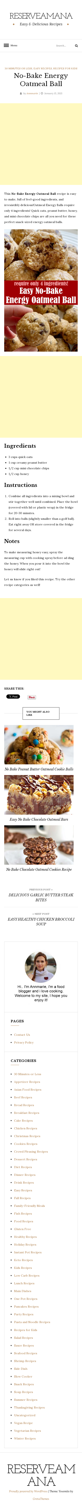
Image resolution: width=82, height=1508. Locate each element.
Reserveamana (41, 16)
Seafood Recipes (25, 1353)
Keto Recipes (23, 1260)
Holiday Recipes (25, 1244)
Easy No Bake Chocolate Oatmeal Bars (39, 819)
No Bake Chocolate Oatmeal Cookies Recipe (39, 869)
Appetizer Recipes (27, 1082)
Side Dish (20, 1369)
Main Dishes (22, 1291)
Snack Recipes (24, 1384)
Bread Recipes (24, 1105)
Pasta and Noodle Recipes (32, 1322)
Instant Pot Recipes (28, 1252)
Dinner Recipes (25, 1175)
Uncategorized (24, 1415)
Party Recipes (23, 1314)
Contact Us (22, 1035)
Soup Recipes (23, 1392)
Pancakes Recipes (26, 1306)
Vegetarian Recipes (27, 1431)
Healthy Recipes (25, 1237)
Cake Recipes (23, 1120)
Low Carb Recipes (27, 1275)
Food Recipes (23, 1221)
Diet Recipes (23, 1167)
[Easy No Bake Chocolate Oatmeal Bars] (39, 795)
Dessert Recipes (25, 1159)
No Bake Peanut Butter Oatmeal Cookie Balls (39, 769)
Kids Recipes (23, 1268)
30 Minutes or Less (18, 68)
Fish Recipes (23, 1213)
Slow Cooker (23, 1376)
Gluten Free (22, 1229)
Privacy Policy (23, 1042)
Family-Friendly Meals (29, 1206)
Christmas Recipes (27, 1136)
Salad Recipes (23, 1338)
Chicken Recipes (25, 1128)
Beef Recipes (23, 1097)
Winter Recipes (25, 1438)
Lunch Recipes (24, 1283)
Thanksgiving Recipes (29, 1407)
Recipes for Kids (65, 68)
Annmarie (32, 93)
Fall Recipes (22, 1198)
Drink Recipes (24, 1182)
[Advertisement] (41, 144)
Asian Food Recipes (27, 1089)
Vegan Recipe (23, 1423)
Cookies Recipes (25, 1144)
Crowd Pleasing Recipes (31, 1151)
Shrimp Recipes (25, 1361)
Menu (13, 45)
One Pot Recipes (25, 1299)
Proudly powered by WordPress (28, 1491)
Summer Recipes (25, 1400)
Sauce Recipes (24, 1345)
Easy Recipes (42, 68)
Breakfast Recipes (26, 1113)
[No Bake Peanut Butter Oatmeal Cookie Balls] (39, 745)
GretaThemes (41, 1499)
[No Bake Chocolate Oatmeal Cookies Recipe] (39, 845)
